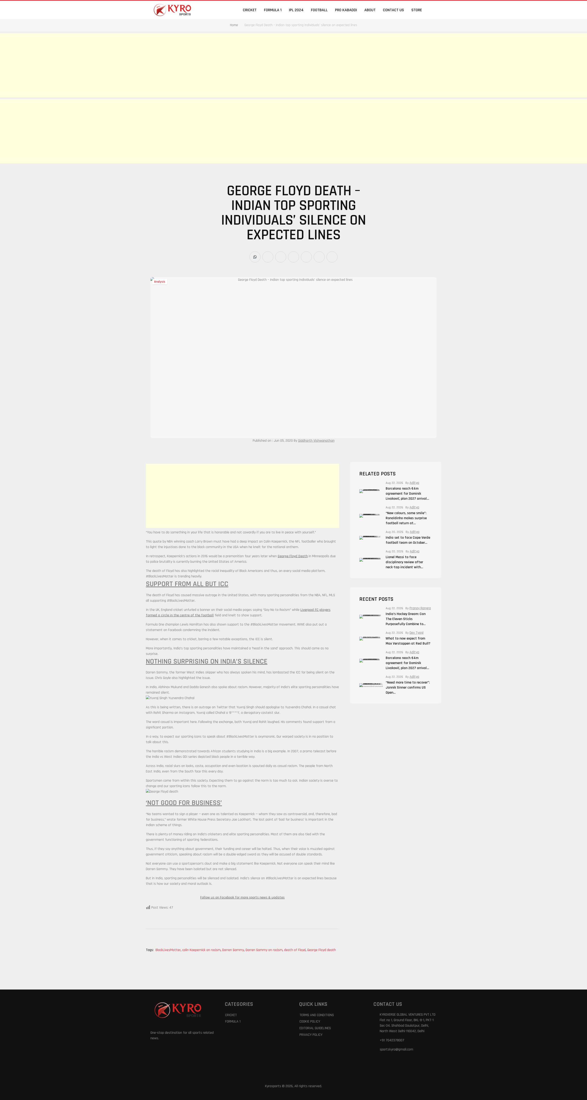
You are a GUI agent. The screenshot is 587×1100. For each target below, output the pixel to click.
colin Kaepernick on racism (201, 950)
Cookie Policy (309, 1021)
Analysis (159, 282)
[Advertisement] (137, 65)
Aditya (414, 483)
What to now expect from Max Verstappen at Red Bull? (408, 641)
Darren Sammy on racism (264, 950)
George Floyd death (321, 950)
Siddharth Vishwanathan (316, 440)
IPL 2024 (296, 10)
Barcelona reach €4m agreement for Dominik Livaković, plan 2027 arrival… (407, 493)
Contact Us (393, 10)
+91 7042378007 (392, 1040)
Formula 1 (273, 10)
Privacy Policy (310, 1034)
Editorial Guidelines (315, 1028)
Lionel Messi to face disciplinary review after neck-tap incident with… (404, 562)
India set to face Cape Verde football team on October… (408, 540)
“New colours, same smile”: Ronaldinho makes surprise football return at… (406, 518)
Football (319, 10)
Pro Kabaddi (346, 10)
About (370, 10)
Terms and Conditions (316, 1015)
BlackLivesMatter (168, 950)
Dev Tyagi (417, 633)
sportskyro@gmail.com (396, 1049)
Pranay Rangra (420, 608)
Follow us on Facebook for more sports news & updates (242, 897)
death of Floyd (295, 950)
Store (416, 10)
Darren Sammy (233, 950)
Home (234, 25)
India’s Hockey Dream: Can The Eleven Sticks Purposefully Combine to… (406, 619)
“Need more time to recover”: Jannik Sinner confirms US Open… (408, 687)
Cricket (250, 10)
